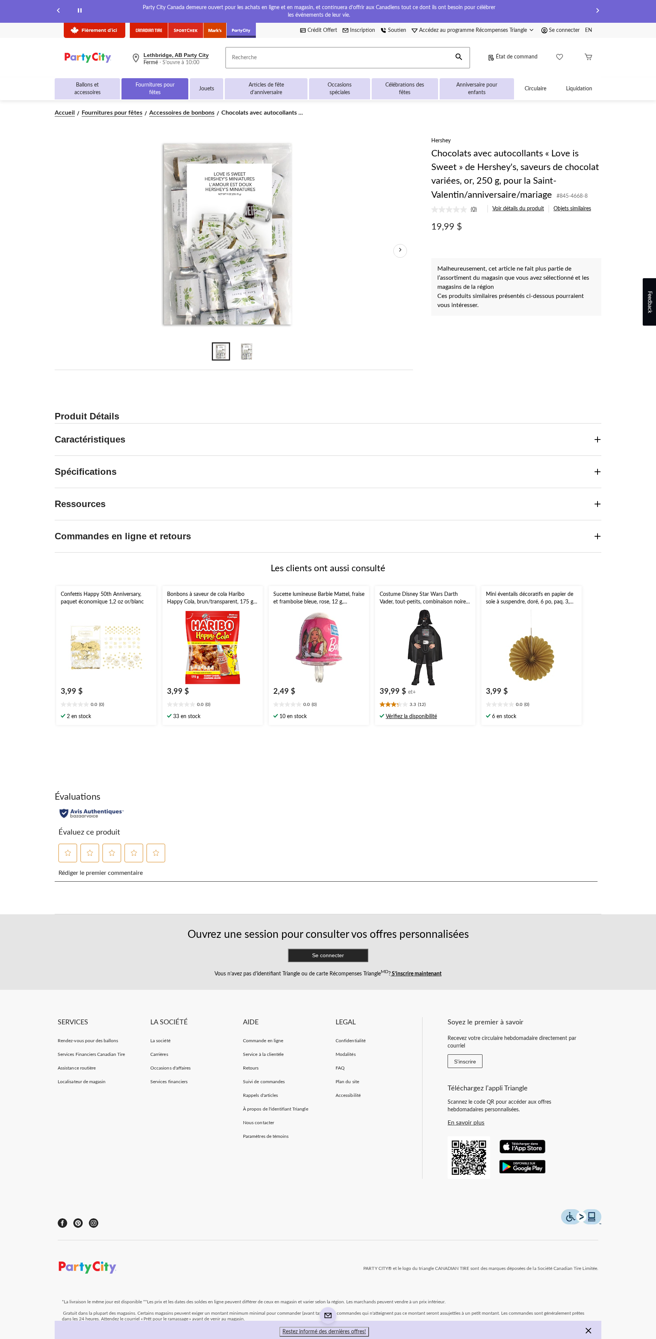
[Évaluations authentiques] (91, 813)
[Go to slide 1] (221, 351)
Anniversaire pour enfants (476, 88)
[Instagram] (93, 1223)
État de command (517, 57)
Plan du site (347, 1081)
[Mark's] (215, 30)
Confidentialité (351, 1040)
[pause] (80, 11)
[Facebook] (62, 1223)
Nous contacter (258, 1122)
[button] (459, 57)
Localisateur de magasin (82, 1081)
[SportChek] (185, 30)
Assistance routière (77, 1068)
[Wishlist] (559, 58)
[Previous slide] (58, 11)
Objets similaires (572, 208)
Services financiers (169, 1081)
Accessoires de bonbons (181, 113)
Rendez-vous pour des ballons (88, 1040)
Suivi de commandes (264, 1081)
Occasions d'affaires (170, 1068)
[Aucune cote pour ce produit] (451, 209)
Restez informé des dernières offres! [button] (324, 1331)
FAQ (340, 1068)
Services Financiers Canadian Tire (91, 1054)
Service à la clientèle (263, 1054)
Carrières (159, 1054)
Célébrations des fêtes (404, 88)
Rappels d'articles (260, 1095)
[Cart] (588, 58)
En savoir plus (466, 1123)
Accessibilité (348, 1095)
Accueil (65, 113)
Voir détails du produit (518, 208)
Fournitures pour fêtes (155, 88)
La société (160, 1040)
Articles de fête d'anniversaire (266, 88)
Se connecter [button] (564, 30)
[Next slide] (597, 11)
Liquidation (579, 88)
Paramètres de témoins (266, 1136)
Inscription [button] (362, 30)
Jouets (206, 88)
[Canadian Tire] (149, 30)
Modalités (345, 1054)
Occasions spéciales (340, 88)
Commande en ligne (263, 1040)
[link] (457, 209)
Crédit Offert (322, 30)
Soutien (397, 30)
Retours (251, 1068)
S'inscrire (465, 1062)
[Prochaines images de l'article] (400, 251)
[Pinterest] (78, 1223)
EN (588, 30)
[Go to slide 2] (247, 351)
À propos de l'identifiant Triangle (275, 1109)
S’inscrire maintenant (416, 974)
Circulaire (535, 88)
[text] (106, 705)
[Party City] (241, 30)
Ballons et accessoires (87, 88)
